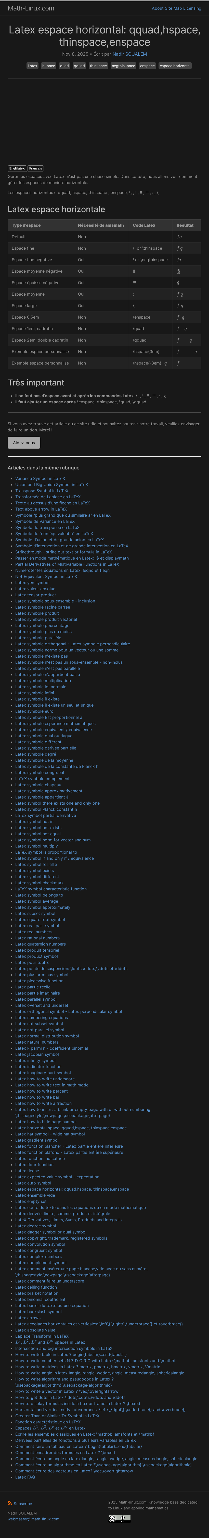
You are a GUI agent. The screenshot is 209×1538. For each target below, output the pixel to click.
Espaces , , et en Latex (50, 1428)
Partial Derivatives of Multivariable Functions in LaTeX (67, 564)
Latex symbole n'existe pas (41, 656)
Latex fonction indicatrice (40, 1158)
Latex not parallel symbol (39, 1029)
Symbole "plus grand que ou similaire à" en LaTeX (63, 515)
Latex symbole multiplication (43, 680)
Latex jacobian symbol (37, 1054)
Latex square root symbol (40, 919)
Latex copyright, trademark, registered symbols (61, 1238)
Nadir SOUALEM (130, 54)
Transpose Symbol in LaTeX (41, 490)
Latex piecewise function (39, 980)
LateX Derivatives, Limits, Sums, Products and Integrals (68, 1219)
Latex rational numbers (37, 937)
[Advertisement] (104, 122)
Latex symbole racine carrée (42, 607)
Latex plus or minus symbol (41, 974)
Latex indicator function (38, 1066)
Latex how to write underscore (45, 1078)
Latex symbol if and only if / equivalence (54, 858)
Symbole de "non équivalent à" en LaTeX (54, 533)
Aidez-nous (24, 442)
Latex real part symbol (37, 925)
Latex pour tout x (32, 962)
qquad (79, 66)
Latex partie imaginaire (37, 993)
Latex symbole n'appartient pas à (47, 674)
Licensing (192, 8)
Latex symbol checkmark (39, 882)
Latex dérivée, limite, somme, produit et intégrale (62, 1213)
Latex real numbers (33, 931)
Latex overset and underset (41, 1005)
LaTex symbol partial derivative (45, 815)
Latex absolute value (35, 1330)
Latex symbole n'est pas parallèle (47, 668)
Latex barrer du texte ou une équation (52, 1305)
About (158, 8)
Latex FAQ (25, 1477)
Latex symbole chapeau (38, 784)
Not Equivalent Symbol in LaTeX (46, 576)
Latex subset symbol (35, 913)
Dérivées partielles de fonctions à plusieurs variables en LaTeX (75, 1440)
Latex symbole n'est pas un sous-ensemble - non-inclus (69, 662)
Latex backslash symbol (38, 1311)
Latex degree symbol (35, 1225)
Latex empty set (31, 1201)
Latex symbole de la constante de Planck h (56, 766)
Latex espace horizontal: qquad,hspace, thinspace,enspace (72, 1189)
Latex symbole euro (34, 711)
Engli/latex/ (17, 168)
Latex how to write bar (37, 1097)
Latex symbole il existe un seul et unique (54, 705)
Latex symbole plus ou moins (43, 631)
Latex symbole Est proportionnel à (48, 717)
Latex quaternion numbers (40, 944)
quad (64, 66)
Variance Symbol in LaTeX (40, 478)
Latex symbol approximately (42, 907)
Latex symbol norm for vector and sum (53, 839)
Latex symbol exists (34, 870)
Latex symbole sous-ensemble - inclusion (55, 600)
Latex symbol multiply (36, 846)
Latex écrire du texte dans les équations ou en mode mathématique (80, 1207)
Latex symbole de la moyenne (44, 760)
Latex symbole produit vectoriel (46, 619)
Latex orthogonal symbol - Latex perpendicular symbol (68, 1011)
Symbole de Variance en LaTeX (45, 521)
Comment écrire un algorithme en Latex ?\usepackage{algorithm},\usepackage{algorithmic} (103, 1464)
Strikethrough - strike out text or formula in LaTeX (63, 551)
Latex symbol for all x (36, 864)
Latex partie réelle (32, 986)
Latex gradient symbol (37, 1140)
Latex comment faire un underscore (49, 1280)
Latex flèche (27, 1170)
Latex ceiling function (36, 1287)
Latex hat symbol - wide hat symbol (50, 1133)
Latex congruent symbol (38, 1250)
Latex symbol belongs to (39, 895)
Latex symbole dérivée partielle (45, 747)
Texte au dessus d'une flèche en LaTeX (52, 502)
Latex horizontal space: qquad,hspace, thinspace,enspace (71, 1127)
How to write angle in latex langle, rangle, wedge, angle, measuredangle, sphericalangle (99, 1372)
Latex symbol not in (34, 821)
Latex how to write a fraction (43, 1103)
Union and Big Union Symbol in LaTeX (51, 484)
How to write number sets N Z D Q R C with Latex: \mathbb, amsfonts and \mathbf (95, 1360)
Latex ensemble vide (35, 1195)
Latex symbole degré (35, 754)
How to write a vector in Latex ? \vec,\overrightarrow (67, 1391)
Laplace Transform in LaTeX (42, 1336)
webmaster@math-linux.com (33, 1519)
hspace (48, 66)
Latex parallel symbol (36, 999)
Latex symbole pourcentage (42, 625)
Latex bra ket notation (36, 1293)
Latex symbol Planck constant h (46, 809)
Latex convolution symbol (40, 1244)
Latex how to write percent (41, 1091)
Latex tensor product (35, 594)
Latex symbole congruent (39, 772)
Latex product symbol (36, 956)
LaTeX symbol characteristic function (51, 888)
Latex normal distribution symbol (47, 1035)
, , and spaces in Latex (50, 1342)
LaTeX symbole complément (42, 778)
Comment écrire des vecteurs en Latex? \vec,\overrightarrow (74, 1470)
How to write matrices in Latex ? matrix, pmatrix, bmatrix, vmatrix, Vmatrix (87, 1366)
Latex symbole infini (34, 692)
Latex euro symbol (33, 1182)
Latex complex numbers (38, 1256)
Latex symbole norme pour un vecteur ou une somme (67, 649)
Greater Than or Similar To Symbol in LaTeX (57, 1415)
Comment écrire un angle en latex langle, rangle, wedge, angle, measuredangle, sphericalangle (106, 1458)
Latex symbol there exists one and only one (57, 803)
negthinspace (123, 66)
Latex (32, 66)
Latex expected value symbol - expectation (57, 1176)
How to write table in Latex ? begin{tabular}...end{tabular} (71, 1354)
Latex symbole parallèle (38, 637)
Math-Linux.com (31, 8)
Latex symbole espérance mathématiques (55, 723)
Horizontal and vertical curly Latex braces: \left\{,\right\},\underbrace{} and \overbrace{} (100, 1409)
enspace (147, 66)
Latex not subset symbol (39, 1023)
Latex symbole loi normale (40, 686)
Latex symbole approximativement (48, 790)
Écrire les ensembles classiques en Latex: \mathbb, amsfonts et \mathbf (84, 1434)
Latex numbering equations (41, 1017)
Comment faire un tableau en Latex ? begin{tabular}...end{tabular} (78, 1446)
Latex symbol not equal (38, 833)
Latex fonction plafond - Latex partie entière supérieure (69, 1152)
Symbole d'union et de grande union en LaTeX (59, 539)
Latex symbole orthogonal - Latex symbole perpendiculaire (72, 643)
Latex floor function (34, 1164)
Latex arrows (28, 1317)
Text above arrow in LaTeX (41, 509)
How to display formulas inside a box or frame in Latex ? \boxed (77, 1403)
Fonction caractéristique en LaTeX (48, 1421)
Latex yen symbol (32, 582)
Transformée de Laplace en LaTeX (48, 496)
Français (35, 168)
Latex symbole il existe (37, 698)
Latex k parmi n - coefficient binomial (51, 1048)
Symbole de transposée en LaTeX (47, 527)
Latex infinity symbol (35, 1060)
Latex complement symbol (41, 1262)
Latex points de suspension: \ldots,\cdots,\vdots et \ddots (71, 968)
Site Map (173, 8)
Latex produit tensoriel (37, 950)
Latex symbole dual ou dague (43, 735)
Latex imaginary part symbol (43, 1072)
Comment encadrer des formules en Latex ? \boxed (65, 1452)
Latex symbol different (37, 876)
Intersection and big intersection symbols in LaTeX (63, 1348)
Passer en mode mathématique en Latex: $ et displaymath (72, 558)
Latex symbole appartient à (42, 797)
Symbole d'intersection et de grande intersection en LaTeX (71, 545)
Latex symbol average (36, 901)
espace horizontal (175, 66)
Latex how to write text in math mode (51, 1084)
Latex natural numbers (36, 1042)
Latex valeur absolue (35, 588)
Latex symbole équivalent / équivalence (53, 729)
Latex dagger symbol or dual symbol (50, 1231)
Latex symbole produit (37, 613)
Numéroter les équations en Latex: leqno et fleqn (62, 570)
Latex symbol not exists (38, 827)
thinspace (98, 66)
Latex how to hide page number (46, 1121)
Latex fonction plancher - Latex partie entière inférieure (69, 1146)
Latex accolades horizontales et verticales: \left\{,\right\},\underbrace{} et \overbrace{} (99, 1323)
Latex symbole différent (38, 741)
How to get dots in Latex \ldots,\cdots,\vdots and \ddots (70, 1397)
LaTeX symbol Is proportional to (46, 852)
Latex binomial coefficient (40, 1299)
